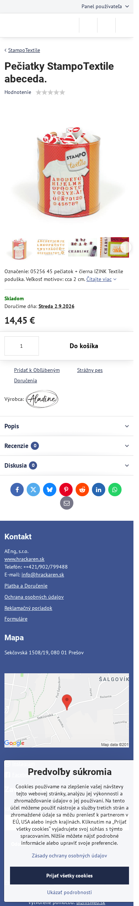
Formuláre (15, 618)
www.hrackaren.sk (24, 559)
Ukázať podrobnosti (69, 892)
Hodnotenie (17, 92)
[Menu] (124, 25)
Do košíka (84, 345)
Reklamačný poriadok (28, 608)
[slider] (50, 92)
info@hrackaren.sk (42, 574)
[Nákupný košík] (106, 25)
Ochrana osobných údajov (34, 596)
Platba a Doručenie (25, 585)
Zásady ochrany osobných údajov (69, 855)
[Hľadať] (88, 25)
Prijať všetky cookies (69, 875)
